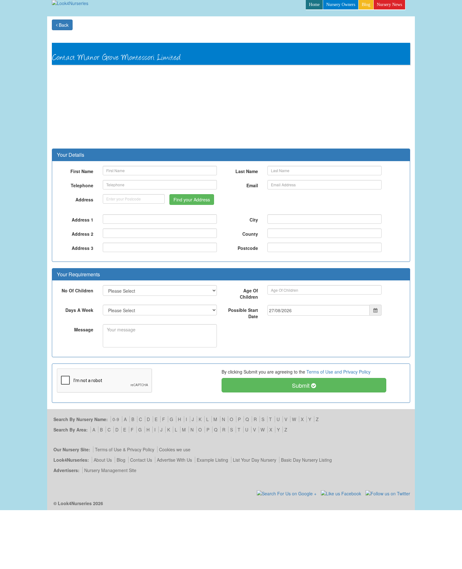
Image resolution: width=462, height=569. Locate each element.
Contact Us (141, 460)
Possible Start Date (243, 313)
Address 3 (82, 248)
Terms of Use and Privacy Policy (338, 372)
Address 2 (82, 234)
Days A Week (79, 310)
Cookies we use (174, 449)
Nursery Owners (340, 4)
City (254, 220)
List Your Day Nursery (254, 460)
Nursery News (389, 4)
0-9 (116, 419)
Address (84, 199)
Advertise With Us (174, 460)
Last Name (246, 171)
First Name (81, 171)
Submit (301, 385)
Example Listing (212, 460)
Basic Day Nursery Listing (306, 460)
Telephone (82, 185)
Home (314, 4)
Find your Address (191, 199)
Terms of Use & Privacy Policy (124, 449)
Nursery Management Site (110, 470)
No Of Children (77, 290)
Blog (366, 4)
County (250, 234)
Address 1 (82, 220)
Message (83, 329)
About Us (103, 460)
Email (252, 185)
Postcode (248, 248)
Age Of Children (249, 293)
